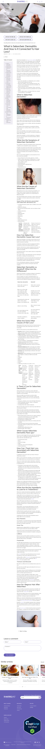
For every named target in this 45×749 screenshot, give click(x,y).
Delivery (5, 717)
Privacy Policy (13, 744)
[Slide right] (25, 686)
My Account (19, 707)
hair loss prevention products (27, 600)
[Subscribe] (39, 697)
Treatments (6, 708)
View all (42, 661)
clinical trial (32, 579)
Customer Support (33, 705)
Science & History (7, 705)
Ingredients (6, 707)
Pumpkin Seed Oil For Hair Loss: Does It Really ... (10, 678)
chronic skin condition (31, 59)
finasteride (28, 557)
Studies (18, 710)
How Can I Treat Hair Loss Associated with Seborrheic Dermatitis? (8, 107)
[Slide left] (20, 686)
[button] (3, 2)
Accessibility (7, 745)
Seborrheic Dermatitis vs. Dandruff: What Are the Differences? (8, 85)
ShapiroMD (9, 697)
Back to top (43, 747)
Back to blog (23, 631)
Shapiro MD (26, 591)
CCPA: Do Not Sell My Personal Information (23, 744)
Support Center (6, 720)
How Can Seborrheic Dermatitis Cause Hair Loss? (8, 79)
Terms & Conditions (7, 744)
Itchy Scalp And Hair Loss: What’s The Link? (30, 678)
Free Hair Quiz (19, 708)
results (32, 498)
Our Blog (31, 707)
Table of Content (8, 59)
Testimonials (19, 705)
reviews (22, 602)
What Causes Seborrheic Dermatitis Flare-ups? (8, 100)
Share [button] (6, 56)
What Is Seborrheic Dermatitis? (8, 64)
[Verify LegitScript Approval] (32, 725)
